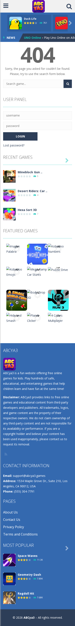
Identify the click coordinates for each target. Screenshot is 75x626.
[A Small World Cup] (16, 300)
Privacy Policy (13, 527)
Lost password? (13, 145)
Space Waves (28, 556)
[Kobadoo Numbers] (58, 249)
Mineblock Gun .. (30, 172)
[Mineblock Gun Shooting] (9, 176)
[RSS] (6, 454)
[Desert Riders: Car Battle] (9, 195)
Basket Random (36, 39)
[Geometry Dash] (9, 579)
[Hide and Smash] (16, 318)
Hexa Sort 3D (27, 210)
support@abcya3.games (29, 476)
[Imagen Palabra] (16, 249)
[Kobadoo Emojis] (16, 272)
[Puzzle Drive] (58, 269)
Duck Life (30, 19)
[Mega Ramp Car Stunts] (37, 272)
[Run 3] (58, 300)
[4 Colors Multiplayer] (58, 318)
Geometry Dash (29, 575)
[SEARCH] (68, 84)
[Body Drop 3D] (37, 295)
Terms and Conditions (20, 534)
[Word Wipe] (37, 254)
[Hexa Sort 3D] (9, 214)
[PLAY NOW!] (15, 23)
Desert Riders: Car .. (32, 191)
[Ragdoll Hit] (9, 597)
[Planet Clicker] (37, 318)
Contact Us (11, 519)
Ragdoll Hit (26, 593)
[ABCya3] (38, 6)
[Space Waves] (9, 560)
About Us (10, 512)
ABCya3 (29, 618)
